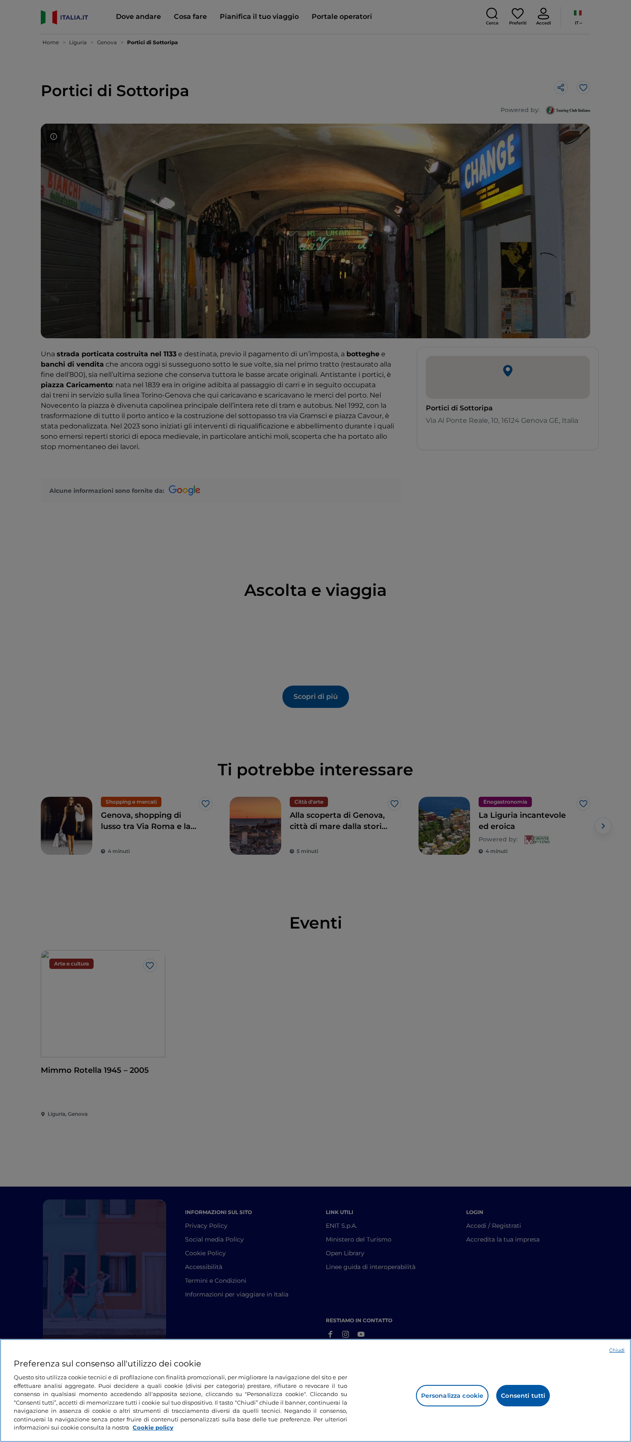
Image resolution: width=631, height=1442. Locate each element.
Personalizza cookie (452, 1395)
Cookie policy (153, 1427)
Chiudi (617, 1350)
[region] (315, 1390)
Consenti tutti (523, 1395)
